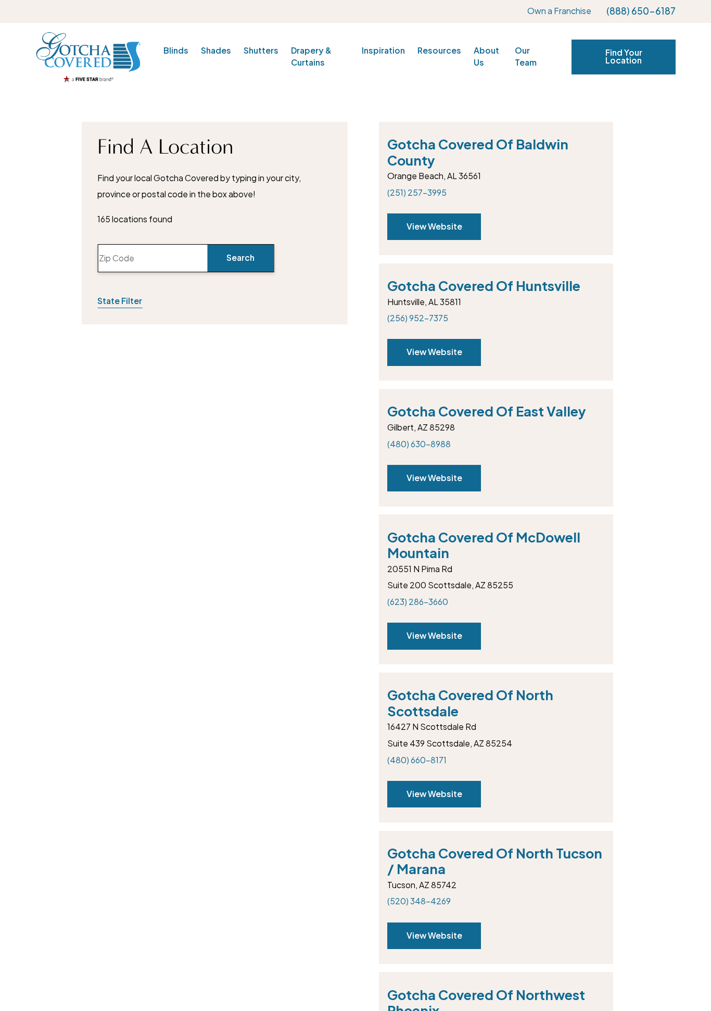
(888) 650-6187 (641, 11)
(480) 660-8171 (417, 760)
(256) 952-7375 (417, 318)
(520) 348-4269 (419, 901)
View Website (434, 226)
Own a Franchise (559, 11)
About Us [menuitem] (486, 56)
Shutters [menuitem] (261, 50)
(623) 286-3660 (417, 602)
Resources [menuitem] (439, 50)
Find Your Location (623, 56)
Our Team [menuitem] (526, 56)
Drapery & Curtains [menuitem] (311, 56)
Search (240, 257)
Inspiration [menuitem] (383, 50)
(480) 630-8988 (419, 444)
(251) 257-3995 (417, 192)
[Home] (88, 57)
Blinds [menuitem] (175, 50)
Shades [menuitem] (216, 50)
